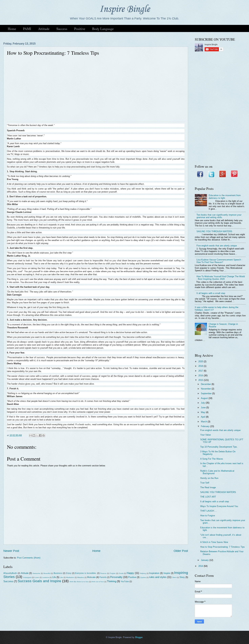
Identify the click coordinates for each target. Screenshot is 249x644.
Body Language (103, 28)
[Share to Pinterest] (43, 435)
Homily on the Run (209, 478)
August (205, 398)
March (204, 421)
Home (12, 28)
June (203, 407)
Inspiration (154, 573)
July (203, 403)
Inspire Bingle (124, 9)
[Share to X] (37, 435)
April (203, 417)
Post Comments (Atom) (28, 557)
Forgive (113, 573)
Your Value (205, 435)
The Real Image (208, 487)
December (206, 384)
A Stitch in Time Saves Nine (214, 542)
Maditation (70, 577)
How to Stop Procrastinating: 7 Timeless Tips (222, 547)
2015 (201, 380)
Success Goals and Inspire (39, 581)
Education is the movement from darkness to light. (225, 196)
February (205, 426)
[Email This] (30, 435)
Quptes (143, 577)
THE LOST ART (208, 496)
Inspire (166, 573)
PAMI (27, 28)
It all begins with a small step (210, 293)
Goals (121, 573)
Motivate (91, 577)
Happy (130, 573)
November (206, 388)
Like (61, 577)
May (203, 412)
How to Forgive (207, 515)
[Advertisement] (220, 108)
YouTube (125, 581)
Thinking (111, 581)
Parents (103, 577)
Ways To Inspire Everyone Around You (219, 506)
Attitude (43, 28)
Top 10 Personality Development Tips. (219, 447)
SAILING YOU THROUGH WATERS (214, 231)
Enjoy (68, 573)
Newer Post (11, 551)
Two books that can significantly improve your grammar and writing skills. (218, 216)
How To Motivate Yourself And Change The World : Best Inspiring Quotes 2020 (220, 277)
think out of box (98, 582)
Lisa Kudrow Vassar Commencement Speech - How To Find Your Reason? (219, 260)
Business (58, 573)
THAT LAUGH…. (208, 511)
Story (182, 577)
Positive (79, 28)
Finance (103, 573)
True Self (204, 482)
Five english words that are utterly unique (216, 245)
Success (61, 28)
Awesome (36, 573)
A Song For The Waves (211, 459)
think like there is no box (79, 582)
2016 (201, 375)
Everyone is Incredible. (85, 573)
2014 (201, 566)
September (206, 393)
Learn (37, 577)
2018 (201, 366)
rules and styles (158, 577)
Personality (116, 577)
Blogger (138, 637)
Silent (174, 577)
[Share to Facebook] (40, 435)
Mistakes (80, 577)
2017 (201, 370)
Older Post (181, 551)
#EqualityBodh (10, 573)
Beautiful (47, 573)
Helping (143, 573)
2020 (201, 361)
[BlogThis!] (34, 435)
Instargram (27, 577)
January (205, 560)
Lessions (45, 577)
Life (54, 577)
